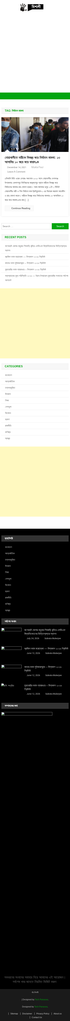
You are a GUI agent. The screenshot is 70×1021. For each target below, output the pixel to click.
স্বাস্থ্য (7, 438)
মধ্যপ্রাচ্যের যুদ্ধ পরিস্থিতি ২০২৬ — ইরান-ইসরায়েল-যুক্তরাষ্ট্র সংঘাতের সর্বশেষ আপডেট (36, 278)
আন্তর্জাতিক (10, 381)
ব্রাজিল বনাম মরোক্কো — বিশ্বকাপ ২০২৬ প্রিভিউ (25, 256)
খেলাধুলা (8, 406)
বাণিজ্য (8, 432)
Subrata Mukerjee (53, 638)
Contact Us (37, 1017)
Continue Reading (20, 208)
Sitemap (14, 1013)
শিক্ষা (7, 400)
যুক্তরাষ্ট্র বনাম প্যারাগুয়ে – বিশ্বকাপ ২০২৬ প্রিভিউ (25, 269)
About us (58, 1013)
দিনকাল (8, 394)
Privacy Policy (42, 1013)
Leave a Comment (16, 171)
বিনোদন (8, 413)
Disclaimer (27, 1013)
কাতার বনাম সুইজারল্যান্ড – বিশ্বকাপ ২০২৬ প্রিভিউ (25, 263)
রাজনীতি (8, 425)
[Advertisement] (35, 56)
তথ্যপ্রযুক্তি (10, 387)
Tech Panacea (41, 999)
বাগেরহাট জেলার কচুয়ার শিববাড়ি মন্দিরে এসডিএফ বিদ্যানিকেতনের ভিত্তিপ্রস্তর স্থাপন (36, 248)
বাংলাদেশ (8, 375)
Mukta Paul (37, 167)
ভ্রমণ (7, 419)
